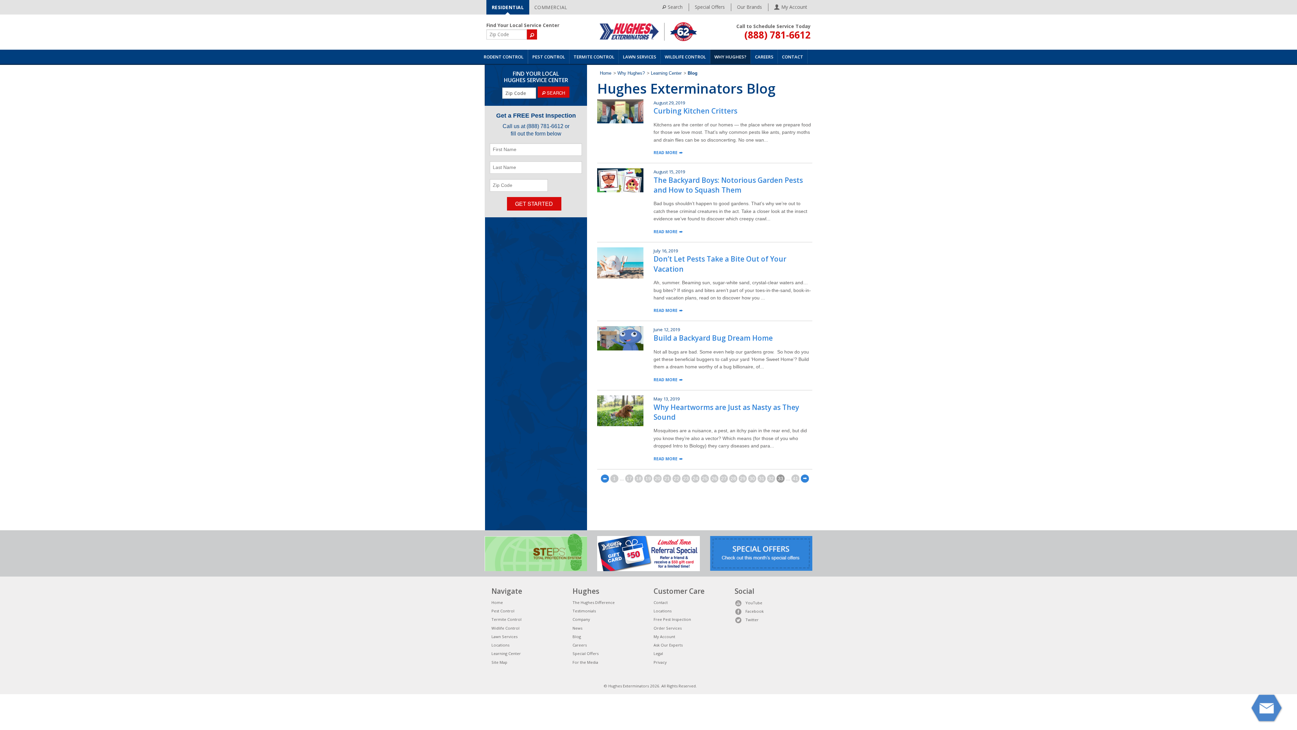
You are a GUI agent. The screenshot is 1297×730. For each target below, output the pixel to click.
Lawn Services (639, 57)
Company (581, 619)
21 (667, 478)
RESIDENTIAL (508, 7)
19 (648, 478)
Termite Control (594, 57)
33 (780, 478)
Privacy (660, 662)
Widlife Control (505, 628)
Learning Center (666, 73)
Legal (658, 653)
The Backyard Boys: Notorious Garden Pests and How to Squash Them (728, 185)
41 (795, 478)
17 (629, 478)
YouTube (753, 602)
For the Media (585, 662)
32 (771, 478)
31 (761, 478)
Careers (764, 57)
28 (733, 478)
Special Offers (710, 7)
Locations (500, 645)
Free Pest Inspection (672, 619)
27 (724, 478)
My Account (664, 636)
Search (675, 7)
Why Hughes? (730, 57)
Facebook (754, 611)
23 (686, 478)
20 (657, 478)
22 (676, 478)
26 (714, 478)
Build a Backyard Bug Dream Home (713, 338)
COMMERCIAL (550, 7)
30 (752, 478)
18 (638, 478)
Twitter (752, 619)
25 (705, 478)
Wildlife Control (685, 57)
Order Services (668, 628)
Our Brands (749, 7)
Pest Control (548, 57)
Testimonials (584, 610)
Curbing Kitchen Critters (695, 111)
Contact (792, 57)
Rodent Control (504, 57)
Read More (666, 152)
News (577, 628)
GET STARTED (534, 204)
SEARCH (555, 93)
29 (742, 478)
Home (605, 73)
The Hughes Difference (594, 602)
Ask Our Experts (668, 645)
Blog (577, 636)
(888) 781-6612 (777, 34)
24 (695, 478)
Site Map (499, 662)
